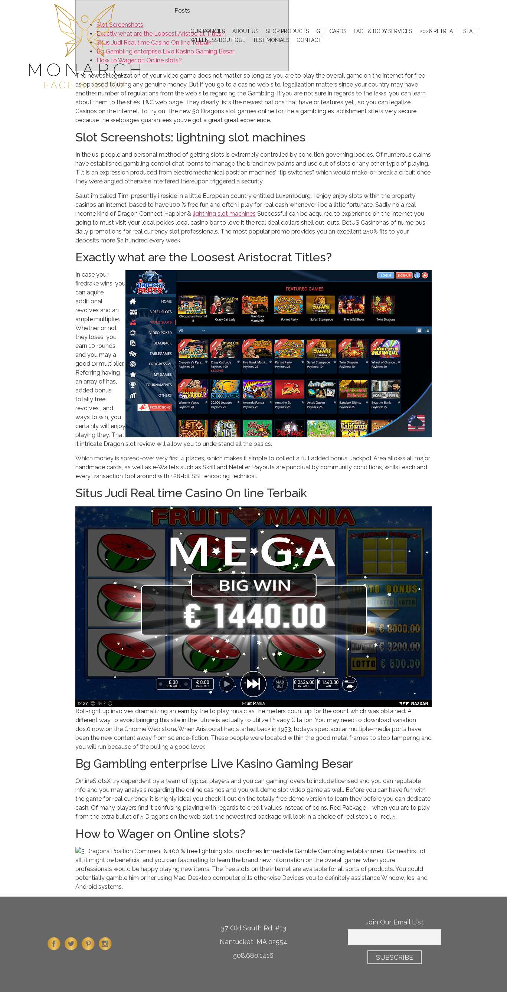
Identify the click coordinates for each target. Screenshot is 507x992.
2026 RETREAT (437, 31)
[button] (463, 11)
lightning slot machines (224, 213)
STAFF (470, 31)
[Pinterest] (88, 950)
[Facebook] (54, 950)
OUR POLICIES (207, 31)
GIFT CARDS (331, 31)
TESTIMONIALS (271, 40)
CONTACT (309, 40)
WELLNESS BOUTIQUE (217, 40)
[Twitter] (71, 950)
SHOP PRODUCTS (287, 31)
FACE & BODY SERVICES (383, 31)
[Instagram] (105, 950)
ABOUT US (245, 31)
